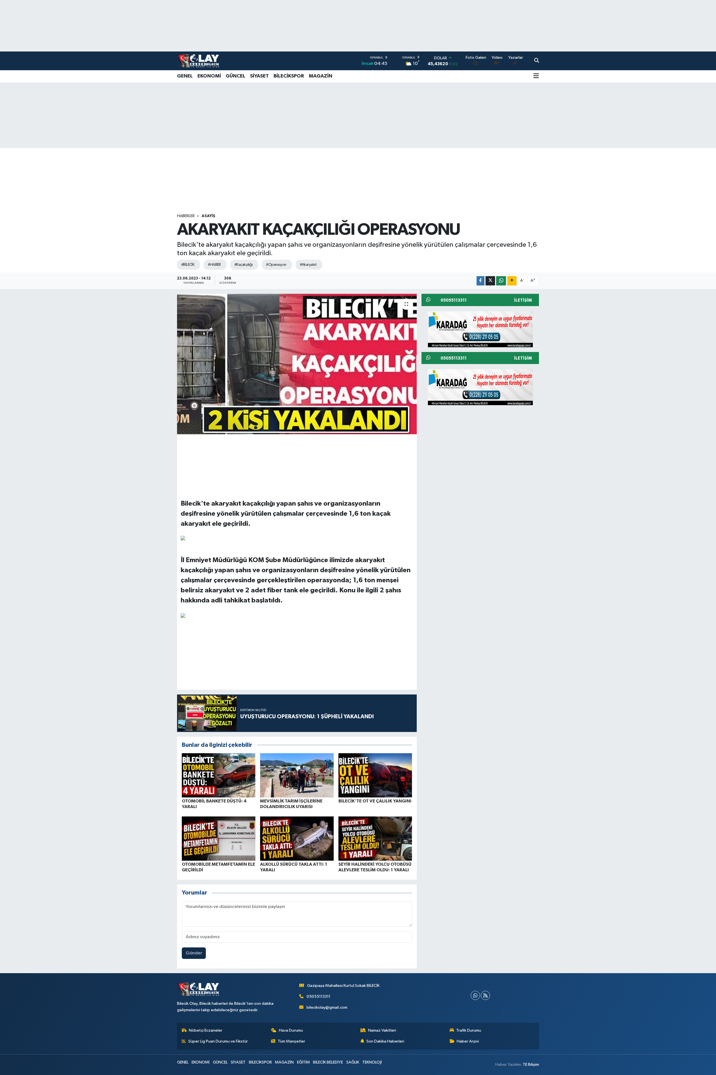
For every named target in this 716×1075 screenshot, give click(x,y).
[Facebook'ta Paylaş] (480, 280)
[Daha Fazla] (512, 280)
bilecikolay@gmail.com (327, 1007)
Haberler (186, 216)
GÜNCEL (235, 76)
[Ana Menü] (536, 76)
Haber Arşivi (468, 1041)
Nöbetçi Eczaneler (205, 1030)
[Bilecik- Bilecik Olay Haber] (198, 61)
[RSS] (485, 995)
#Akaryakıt (308, 265)
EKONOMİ (209, 76)
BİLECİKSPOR (289, 76)
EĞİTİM (303, 1062)
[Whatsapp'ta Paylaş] (501, 280)
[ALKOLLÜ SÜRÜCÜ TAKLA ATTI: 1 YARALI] (297, 838)
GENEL (185, 76)
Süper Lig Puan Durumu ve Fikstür (218, 1041)
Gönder (194, 953)
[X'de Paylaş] (490, 280)
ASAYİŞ (208, 216)
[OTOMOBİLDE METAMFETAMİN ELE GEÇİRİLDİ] (218, 838)
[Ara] (536, 61)
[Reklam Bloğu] (480, 329)
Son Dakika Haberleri (385, 1041)
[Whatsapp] (475, 995)
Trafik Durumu (468, 1030)
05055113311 (318, 996)
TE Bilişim (531, 1064)
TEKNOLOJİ (372, 1062)
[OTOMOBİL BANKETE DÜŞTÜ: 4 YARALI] (218, 775)
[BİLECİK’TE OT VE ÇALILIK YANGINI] (375, 775)
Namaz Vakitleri (382, 1030)
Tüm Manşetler (291, 1041)
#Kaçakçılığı (243, 265)
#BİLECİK (188, 265)
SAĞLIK (352, 1062)
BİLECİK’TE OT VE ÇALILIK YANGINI (374, 801)
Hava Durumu (291, 1030)
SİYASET (259, 76)
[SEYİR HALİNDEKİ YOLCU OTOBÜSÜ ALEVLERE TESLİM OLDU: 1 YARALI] (375, 838)
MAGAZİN (320, 76)
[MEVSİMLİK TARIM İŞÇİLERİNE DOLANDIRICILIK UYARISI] (297, 775)
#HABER (214, 265)
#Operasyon (276, 265)
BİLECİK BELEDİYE (328, 1062)
